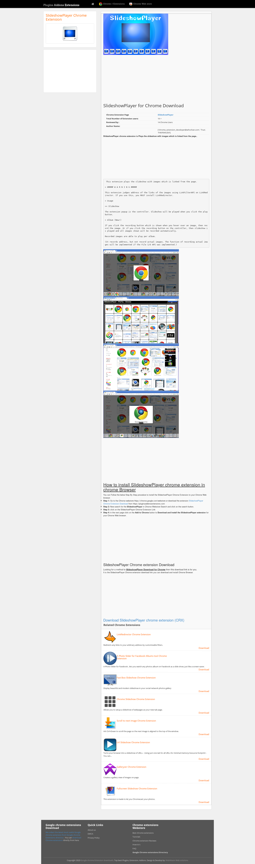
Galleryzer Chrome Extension (131, 767)
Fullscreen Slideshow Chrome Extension (137, 788)
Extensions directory (55, 837)
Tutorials (136, 836)
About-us (92, 830)
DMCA (90, 833)
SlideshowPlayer (165, 114)
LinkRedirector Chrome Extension (134, 634)
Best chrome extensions (143, 833)
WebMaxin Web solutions (177, 860)
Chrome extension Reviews (144, 840)
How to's (136, 844)
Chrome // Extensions (114, 3)
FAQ (134, 848)
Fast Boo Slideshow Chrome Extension (136, 677)
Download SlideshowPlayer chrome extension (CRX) (143, 620)
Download (204, 647)
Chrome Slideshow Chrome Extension (136, 699)
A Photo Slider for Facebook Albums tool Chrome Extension (142, 657)
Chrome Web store (142, 3)
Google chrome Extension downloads (97, 860)
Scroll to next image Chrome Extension (136, 720)
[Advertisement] (70, 71)
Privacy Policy (94, 837)
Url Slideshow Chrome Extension (133, 742)
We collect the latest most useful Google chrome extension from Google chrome (63, 833)
